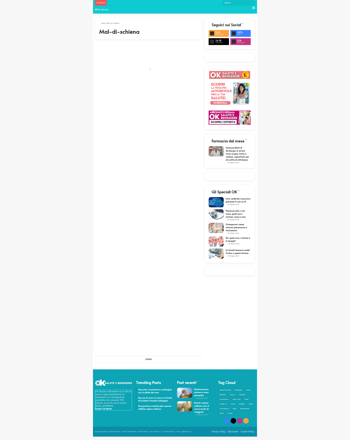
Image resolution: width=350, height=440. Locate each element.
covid (246, 399)
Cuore (233, 404)
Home (102, 23)
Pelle (234, 409)
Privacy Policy (219, 431)
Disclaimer (233, 431)
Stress (230, 413)
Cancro (232, 395)
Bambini (223, 395)
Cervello (242, 395)
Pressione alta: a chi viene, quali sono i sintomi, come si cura (236, 213)
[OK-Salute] (101, 9)
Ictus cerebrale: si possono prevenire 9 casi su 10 (238, 200)
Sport (222, 413)
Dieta (251, 404)
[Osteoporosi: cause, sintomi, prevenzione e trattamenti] (216, 228)
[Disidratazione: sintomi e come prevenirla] (184, 393)
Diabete (242, 404)
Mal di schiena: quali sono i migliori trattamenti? (121, 264)
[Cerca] (248, 9)
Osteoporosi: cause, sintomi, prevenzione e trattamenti (236, 227)
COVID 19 (223, 404)
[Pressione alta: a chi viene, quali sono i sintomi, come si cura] (216, 214)
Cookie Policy (247, 431)
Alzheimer (239, 390)
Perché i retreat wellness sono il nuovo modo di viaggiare (201, 407)
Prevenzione (244, 409)
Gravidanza (224, 409)
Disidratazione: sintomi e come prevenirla (201, 392)
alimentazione (225, 390)
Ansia (248, 390)
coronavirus (224, 399)
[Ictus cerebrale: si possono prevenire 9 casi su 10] (216, 202)
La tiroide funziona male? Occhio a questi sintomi (238, 251)
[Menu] (253, 9)
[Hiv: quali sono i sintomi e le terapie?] (216, 241)
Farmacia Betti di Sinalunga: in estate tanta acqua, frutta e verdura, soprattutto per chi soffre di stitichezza (237, 153)
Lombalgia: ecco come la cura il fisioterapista (173, 243)
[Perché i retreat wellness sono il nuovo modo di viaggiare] (184, 406)
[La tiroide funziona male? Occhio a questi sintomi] (216, 254)
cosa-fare (236, 399)
